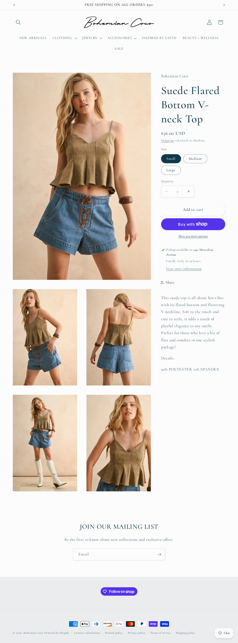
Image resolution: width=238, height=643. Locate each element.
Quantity (167, 181)
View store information (184, 269)
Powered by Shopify (56, 632)
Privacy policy (136, 632)
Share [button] (170, 282)
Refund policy (114, 632)
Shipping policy (185, 632)
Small (171, 159)
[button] (18, 22)
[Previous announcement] (14, 5)
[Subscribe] (159, 554)
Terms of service (160, 632)
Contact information (87, 632)
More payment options (193, 236)
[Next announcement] (224, 5)
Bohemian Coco (33, 632)
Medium (195, 159)
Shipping (167, 140)
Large (170, 170)
